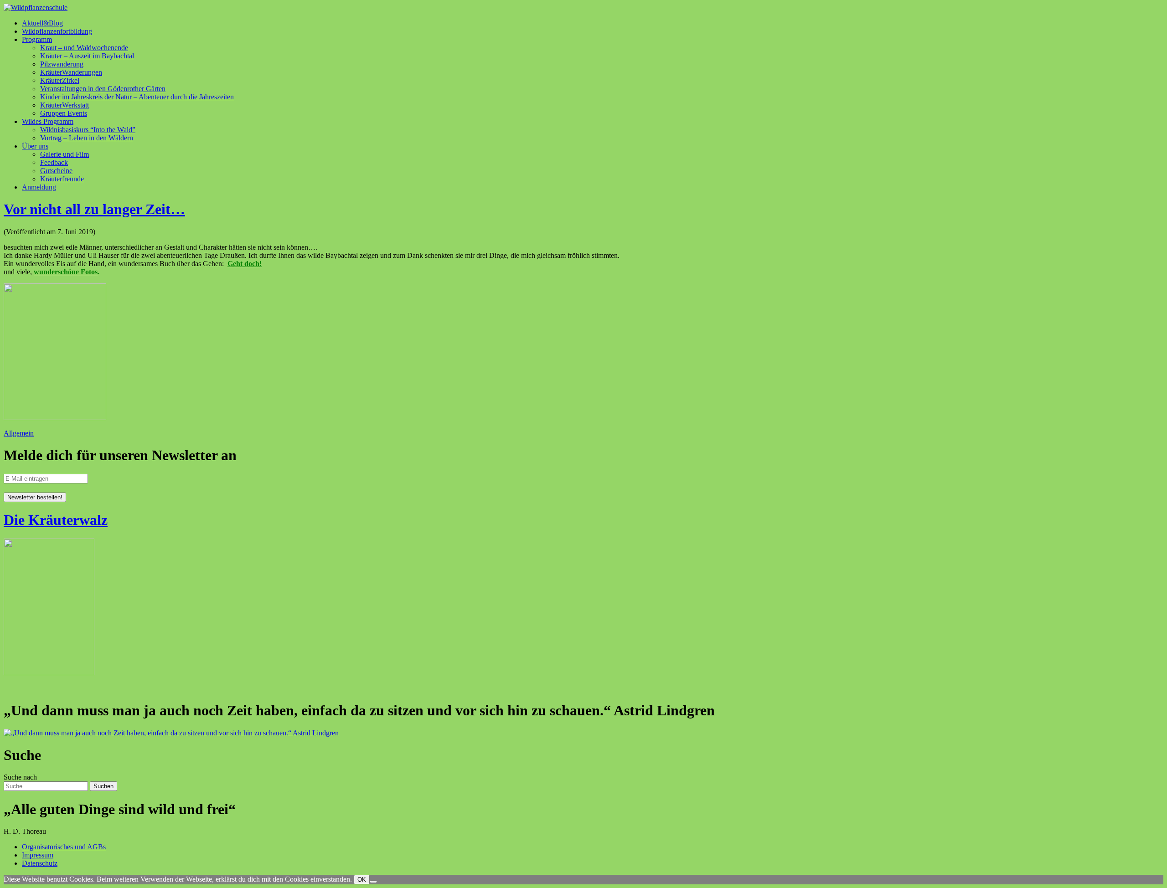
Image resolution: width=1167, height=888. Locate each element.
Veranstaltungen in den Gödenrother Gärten (102, 88)
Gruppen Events (63, 113)
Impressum (37, 855)
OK (361, 879)
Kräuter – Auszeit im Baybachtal (87, 56)
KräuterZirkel (59, 80)
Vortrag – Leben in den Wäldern (86, 138)
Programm (37, 39)
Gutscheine (56, 171)
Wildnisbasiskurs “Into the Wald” (87, 129)
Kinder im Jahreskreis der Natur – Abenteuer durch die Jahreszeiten (137, 97)
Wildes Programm (47, 121)
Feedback (54, 162)
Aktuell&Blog (42, 23)
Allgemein (19, 433)
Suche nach (20, 777)
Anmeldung (39, 187)
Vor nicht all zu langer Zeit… (94, 209)
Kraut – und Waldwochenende (84, 47)
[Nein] (373, 881)
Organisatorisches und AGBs (64, 847)
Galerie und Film (64, 154)
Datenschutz (39, 863)
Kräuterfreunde (62, 179)
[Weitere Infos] (171, 733)
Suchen (103, 786)
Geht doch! (244, 263)
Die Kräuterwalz (56, 520)
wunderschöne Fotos (66, 272)
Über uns (35, 146)
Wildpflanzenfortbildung (57, 31)
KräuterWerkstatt (64, 105)
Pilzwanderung (61, 64)
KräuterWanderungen (71, 72)
